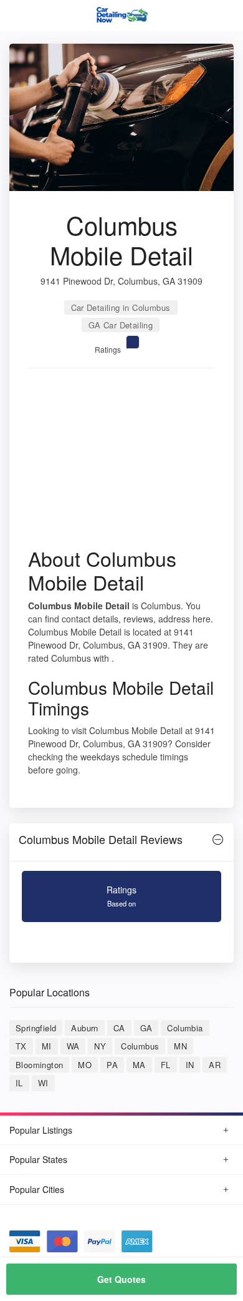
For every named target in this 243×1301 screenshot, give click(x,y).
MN (180, 1046)
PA (112, 1065)
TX (21, 1046)
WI (43, 1083)
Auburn (84, 1028)
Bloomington (39, 1065)
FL (166, 1065)
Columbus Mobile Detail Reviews (101, 839)
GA (146, 1028)
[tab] (121, 842)
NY (100, 1046)
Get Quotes (121, 1279)
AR (215, 1065)
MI (47, 1046)
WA (73, 1046)
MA (139, 1065)
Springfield (36, 1028)
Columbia (184, 1028)
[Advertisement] (121, 462)
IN (190, 1065)
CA (119, 1028)
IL (19, 1083)
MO (85, 1065)
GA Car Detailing (120, 325)
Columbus (140, 1046)
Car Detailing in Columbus (121, 307)
